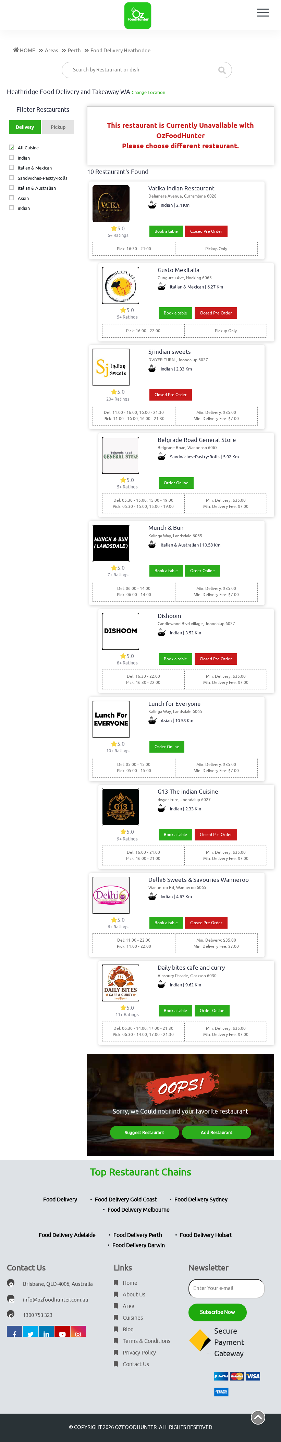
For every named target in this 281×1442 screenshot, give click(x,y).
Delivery (25, 127)
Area (127, 1306)
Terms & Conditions (145, 1341)
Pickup (58, 127)
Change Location (148, 92)
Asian (23, 198)
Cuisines (132, 1318)
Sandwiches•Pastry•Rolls (42, 178)
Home (129, 1283)
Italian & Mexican (34, 168)
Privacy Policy (138, 1352)
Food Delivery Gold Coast (126, 1199)
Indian (23, 158)
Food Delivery (60, 1199)
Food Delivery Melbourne (139, 1210)
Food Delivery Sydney (201, 1199)
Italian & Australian (37, 188)
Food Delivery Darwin (138, 1245)
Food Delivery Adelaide (67, 1235)
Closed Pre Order (206, 231)
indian (23, 208)
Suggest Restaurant (144, 1132)
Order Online (176, 483)
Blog (127, 1329)
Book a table (166, 231)
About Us (133, 1294)
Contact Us (135, 1364)
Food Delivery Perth (137, 1235)
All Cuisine (28, 148)
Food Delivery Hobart (206, 1235)
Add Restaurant (216, 1132)
